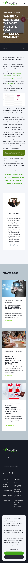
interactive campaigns (8, 78)
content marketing (7, 75)
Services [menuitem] (5, 479)
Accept (14, 553)
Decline (14, 557)
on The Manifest (10, 83)
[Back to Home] (10, 3)
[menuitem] (7, 483)
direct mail (19, 78)
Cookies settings (14, 549)
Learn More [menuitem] (17, 479)
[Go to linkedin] (17, 245)
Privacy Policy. (19, 535)
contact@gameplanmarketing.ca (10, 466)
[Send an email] (10, 245)
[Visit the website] (14, 245)
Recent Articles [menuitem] (18, 512)
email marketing (16, 75)
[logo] (10, 450)
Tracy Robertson (7, 12)
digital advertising (16, 73)
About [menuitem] (5, 512)
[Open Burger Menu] (24, 3)
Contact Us (5, 462)
